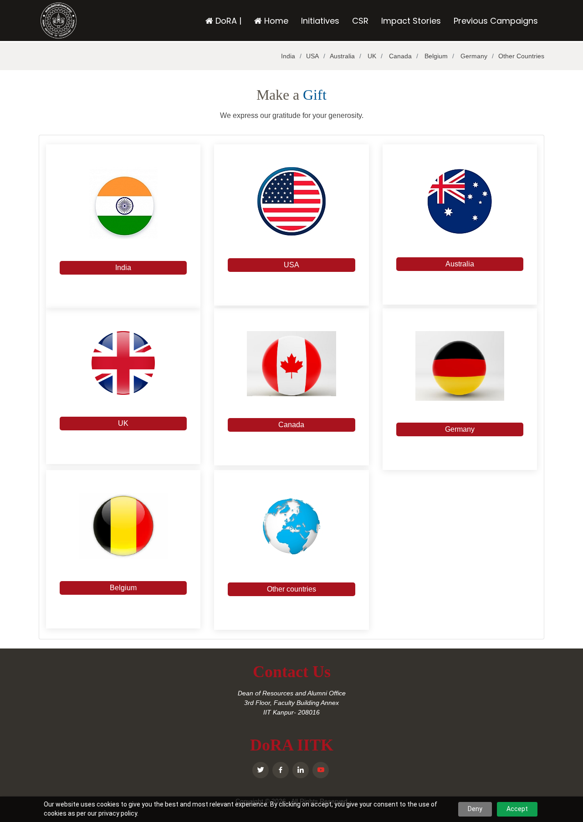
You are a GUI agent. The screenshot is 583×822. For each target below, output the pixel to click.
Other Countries (521, 56)
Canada (399, 56)
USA (312, 56)
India (288, 56)
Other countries (291, 589)
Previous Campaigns (496, 20)
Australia (342, 56)
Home (275, 20)
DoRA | (227, 20)
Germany (473, 56)
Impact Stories (411, 20)
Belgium (435, 56)
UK (371, 56)
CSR (360, 20)
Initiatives (320, 20)
